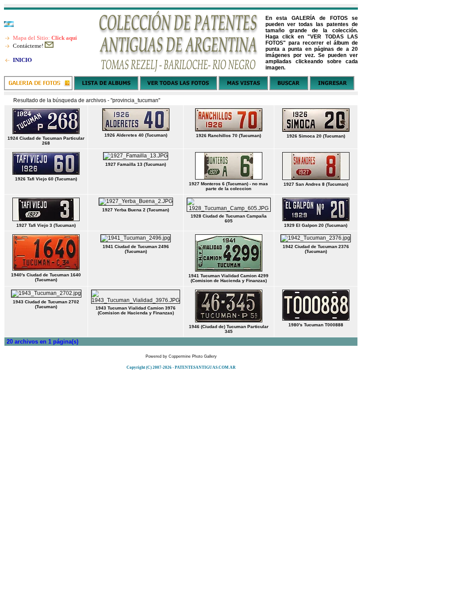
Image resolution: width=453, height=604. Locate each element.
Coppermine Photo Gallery (193, 356)
